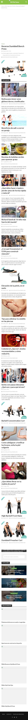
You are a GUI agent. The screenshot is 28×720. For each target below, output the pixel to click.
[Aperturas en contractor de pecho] (14, 633)
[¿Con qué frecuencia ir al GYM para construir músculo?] (14, 241)
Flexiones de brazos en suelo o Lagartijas (13, 622)
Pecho (14, 6)
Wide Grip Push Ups (7, 685)
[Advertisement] (14, 25)
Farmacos (14, 568)
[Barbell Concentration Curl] (14, 410)
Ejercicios (10, 6)
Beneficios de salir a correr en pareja (12, 129)
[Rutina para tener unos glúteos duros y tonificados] (14, 89)
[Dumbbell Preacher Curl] (14, 530)
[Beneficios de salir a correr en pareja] (14, 120)
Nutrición (14, 581)
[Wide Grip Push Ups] (14, 675)
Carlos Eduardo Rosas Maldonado (10, 57)
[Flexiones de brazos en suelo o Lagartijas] (14, 614)
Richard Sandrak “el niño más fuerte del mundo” (13, 220)
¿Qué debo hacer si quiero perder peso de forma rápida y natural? (13, 190)
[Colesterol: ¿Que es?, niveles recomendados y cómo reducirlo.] (14, 340)
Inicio (2, 6)
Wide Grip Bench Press (8, 706)
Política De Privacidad (18, 714)
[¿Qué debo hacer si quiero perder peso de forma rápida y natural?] (14, 180)
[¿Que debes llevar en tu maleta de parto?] (14, 471)
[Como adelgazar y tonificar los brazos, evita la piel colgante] (14, 433)
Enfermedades (14, 593)
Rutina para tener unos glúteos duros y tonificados (12, 100)
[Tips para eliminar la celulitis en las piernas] (14, 308)
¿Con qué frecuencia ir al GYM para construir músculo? (11, 251)
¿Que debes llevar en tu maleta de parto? (11, 482)
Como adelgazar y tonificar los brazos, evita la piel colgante (12, 445)
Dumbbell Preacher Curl (11, 540)
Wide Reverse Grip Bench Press (10, 664)
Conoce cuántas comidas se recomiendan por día (14, 583)
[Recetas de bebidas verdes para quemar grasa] (14, 149)
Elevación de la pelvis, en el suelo (12, 287)
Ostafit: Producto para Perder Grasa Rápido (14, 571)
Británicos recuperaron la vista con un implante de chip (14, 597)
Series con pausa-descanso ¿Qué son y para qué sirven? (13, 386)
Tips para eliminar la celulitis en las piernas (13, 320)
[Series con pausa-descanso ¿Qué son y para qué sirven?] (14, 375)
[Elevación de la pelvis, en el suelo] (14, 275)
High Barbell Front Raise (11, 516)
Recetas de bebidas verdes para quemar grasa (12, 158)
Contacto (8, 714)
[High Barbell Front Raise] (14, 505)
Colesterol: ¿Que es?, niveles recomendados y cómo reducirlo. (13, 351)
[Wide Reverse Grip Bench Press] (14, 654)
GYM (6, 6)
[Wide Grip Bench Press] (14, 696)
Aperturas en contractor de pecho (11, 643)
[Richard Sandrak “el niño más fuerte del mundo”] (14, 211)
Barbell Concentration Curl (13, 421)
